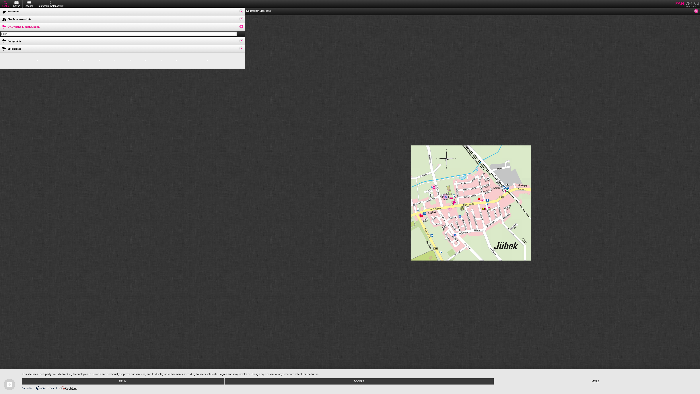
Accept (359, 381)
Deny (123, 381)
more (595, 381)
